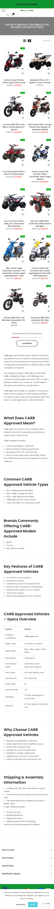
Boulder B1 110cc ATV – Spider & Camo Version (40, 81)
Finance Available (27, 4)
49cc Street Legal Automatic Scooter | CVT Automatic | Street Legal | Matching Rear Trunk (13, 272)
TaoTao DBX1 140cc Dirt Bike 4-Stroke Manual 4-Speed (14, 127)
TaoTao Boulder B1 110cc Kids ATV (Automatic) (14, 172)
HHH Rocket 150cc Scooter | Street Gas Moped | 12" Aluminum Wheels (40, 127)
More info (20, 904)
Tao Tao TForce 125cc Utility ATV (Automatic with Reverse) (14, 223)
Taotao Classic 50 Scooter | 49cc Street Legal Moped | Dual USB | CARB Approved (40, 272)
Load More (27, 343)
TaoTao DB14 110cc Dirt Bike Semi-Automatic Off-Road (14, 320)
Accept (33, 904)
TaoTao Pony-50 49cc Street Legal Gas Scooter (14, 81)
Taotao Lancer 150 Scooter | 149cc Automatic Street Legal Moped (40, 175)
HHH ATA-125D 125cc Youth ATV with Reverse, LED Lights (40, 223)
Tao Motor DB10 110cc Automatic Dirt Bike (40, 318)
